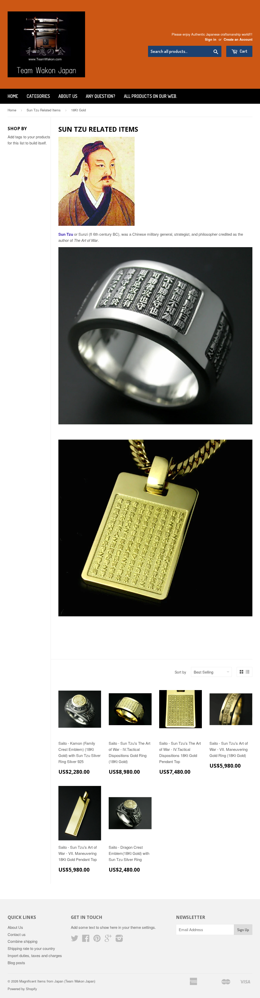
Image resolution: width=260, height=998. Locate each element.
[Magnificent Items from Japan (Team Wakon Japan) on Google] (108, 939)
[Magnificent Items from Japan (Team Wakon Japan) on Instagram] (119, 939)
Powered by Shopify (22, 988)
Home (13, 96)
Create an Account (238, 39)
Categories (38, 96)
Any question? (100, 96)
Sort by (180, 672)
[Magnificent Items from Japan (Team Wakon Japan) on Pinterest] (97, 939)
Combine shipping (22, 941)
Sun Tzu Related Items (44, 110)
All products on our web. (150, 96)
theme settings (143, 927)
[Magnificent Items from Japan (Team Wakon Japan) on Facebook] (86, 939)
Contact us (17, 934)
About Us (67, 96)
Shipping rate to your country (31, 948)
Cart (243, 51)
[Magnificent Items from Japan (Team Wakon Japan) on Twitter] (74, 939)
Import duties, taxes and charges (35, 955)
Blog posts (16, 962)
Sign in (210, 39)
